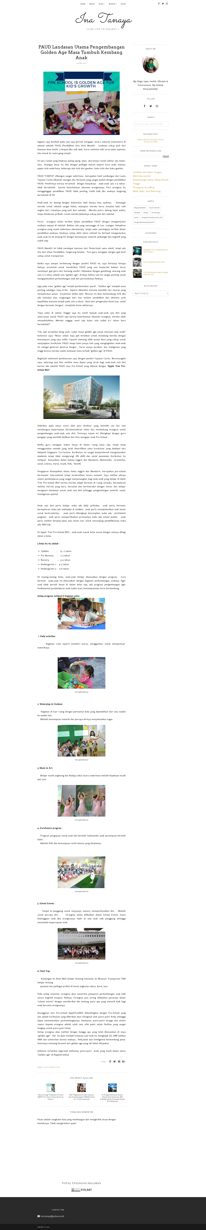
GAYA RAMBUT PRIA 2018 (154, 262)
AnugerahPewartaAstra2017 (144, 222)
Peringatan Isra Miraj (143, 187)
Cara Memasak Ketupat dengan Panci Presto (156, 273)
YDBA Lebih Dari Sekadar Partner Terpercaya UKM (150, 141)
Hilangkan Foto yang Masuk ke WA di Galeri (156, 251)
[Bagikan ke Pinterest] (119, 1061)
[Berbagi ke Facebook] (110, 1061)
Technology (155, 212)
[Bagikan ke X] (114, 1061)
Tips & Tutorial (154, 208)
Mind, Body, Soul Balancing (146, 191)
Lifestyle (137, 212)
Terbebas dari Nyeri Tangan (147, 172)
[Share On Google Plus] (124, 1061)
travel (136, 217)
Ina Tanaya (103, 19)
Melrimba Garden (142, 176)
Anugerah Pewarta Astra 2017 (152, 217)
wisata (145, 212)
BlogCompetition (52, 1067)
